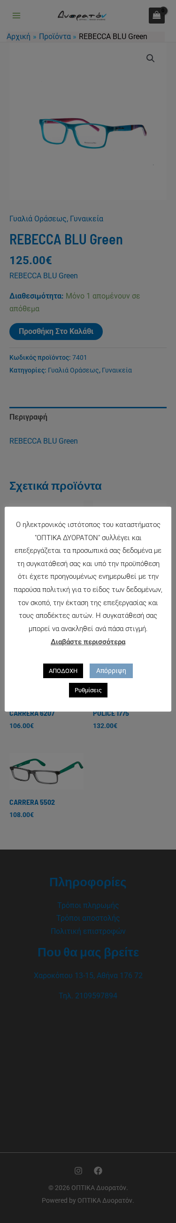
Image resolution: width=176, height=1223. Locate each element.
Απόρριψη (111, 670)
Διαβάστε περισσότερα (88, 642)
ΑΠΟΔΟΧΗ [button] (63, 670)
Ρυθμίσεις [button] (88, 690)
